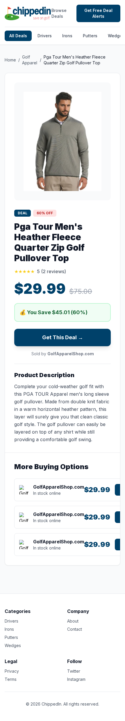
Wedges (13, 645)
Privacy (12, 671)
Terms (11, 679)
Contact (74, 629)
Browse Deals (59, 13)
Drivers (45, 35)
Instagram (76, 679)
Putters (90, 35)
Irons (67, 35)
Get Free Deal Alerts (98, 13)
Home (10, 59)
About (72, 620)
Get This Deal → (62, 337)
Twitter (73, 671)
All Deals (18, 35)
